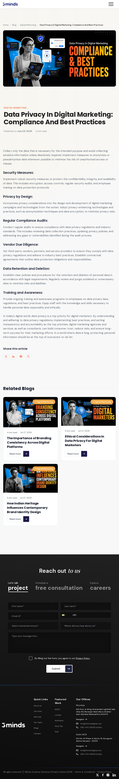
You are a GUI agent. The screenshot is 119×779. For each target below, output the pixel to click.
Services (37, 717)
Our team (38, 722)
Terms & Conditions (84, 771)
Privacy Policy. (83, 658)
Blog (14, 25)
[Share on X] (6, 356)
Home (6, 25)
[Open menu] (112, 4)
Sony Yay (59, 726)
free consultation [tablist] (59, 586)
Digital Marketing (28, 25)
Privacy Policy (105, 771)
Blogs (36, 728)
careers (100, 586)
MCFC (57, 709)
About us (38, 705)
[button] (64, 615)
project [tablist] (18, 586)
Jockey (58, 715)
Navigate (80, 719)
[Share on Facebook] (21, 356)
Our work (38, 711)
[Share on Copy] (28, 356)
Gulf (57, 731)
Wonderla (59, 720)
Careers (37, 733)
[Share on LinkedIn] (13, 356)
